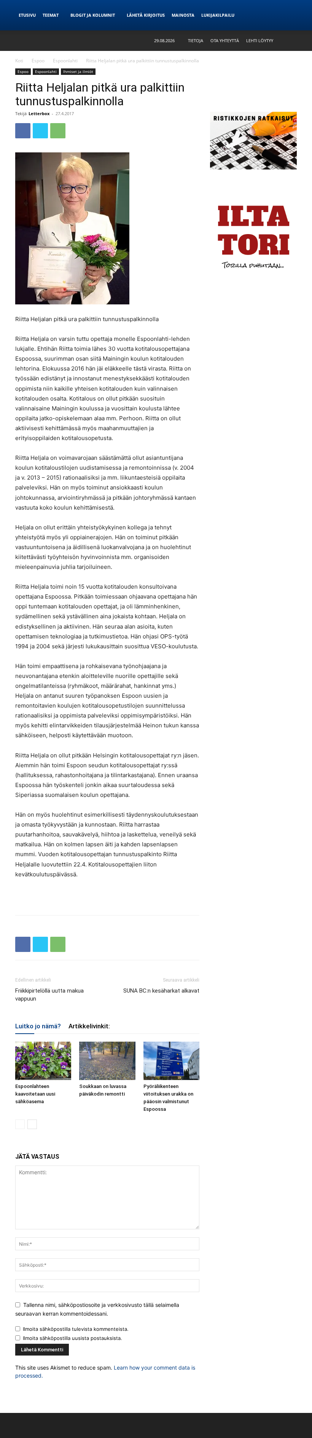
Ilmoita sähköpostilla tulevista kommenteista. (76, 1329)
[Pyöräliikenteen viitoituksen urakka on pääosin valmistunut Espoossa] (171, 1061)
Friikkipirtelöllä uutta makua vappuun (49, 994)
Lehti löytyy (259, 40)
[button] (291, 40)
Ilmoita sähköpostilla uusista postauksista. (72, 1338)
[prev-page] (20, 1124)
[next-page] (32, 1124)
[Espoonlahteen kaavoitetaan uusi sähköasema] (43, 1061)
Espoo (38, 60)
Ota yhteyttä (224, 40)
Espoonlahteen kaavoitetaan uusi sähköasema (35, 1093)
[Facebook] (22, 130)
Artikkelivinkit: (89, 1026)
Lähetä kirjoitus (146, 15)
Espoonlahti (65, 60)
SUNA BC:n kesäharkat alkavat (161, 990)
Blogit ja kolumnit (92, 15)
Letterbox (39, 113)
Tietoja (195, 40)
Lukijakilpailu (217, 15)
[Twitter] (40, 130)
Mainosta (183, 15)
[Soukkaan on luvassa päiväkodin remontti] (107, 1061)
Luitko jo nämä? (38, 1026)
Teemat (51, 15)
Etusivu (27, 15)
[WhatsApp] (57, 130)
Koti (19, 60)
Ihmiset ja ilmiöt (78, 71)
